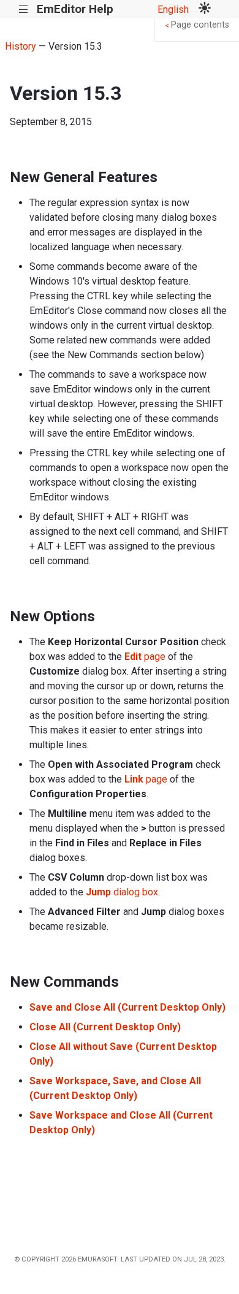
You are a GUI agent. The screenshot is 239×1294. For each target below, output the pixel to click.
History (20, 46)
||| (23, 9)
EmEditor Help (75, 9)
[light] (205, 9)
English (173, 9)
